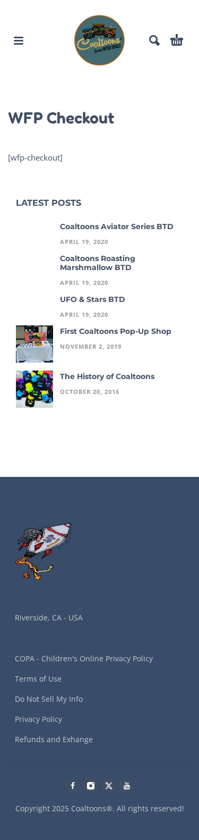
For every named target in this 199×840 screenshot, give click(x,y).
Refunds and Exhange (54, 739)
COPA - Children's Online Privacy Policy (84, 658)
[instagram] (91, 786)
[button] (18, 40)
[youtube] (127, 786)
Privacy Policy (38, 719)
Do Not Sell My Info (49, 699)
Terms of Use (38, 679)
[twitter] (109, 786)
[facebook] (73, 786)
